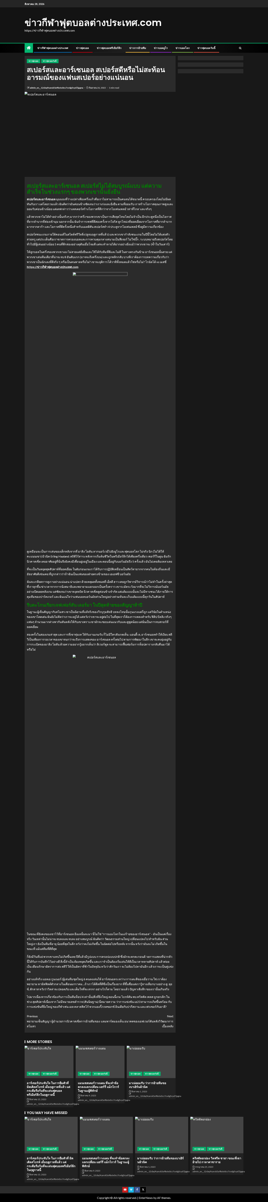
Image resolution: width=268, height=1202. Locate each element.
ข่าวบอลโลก (183, 48)
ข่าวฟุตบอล (82, 48)
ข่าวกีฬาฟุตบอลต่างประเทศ (52, 48)
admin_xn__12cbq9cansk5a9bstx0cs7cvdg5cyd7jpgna (56, 87)
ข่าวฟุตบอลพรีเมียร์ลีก (109, 48)
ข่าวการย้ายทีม (137, 48)
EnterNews (146, 1197)
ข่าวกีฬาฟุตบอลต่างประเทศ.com (93, 22)
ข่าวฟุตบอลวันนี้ (206, 48)
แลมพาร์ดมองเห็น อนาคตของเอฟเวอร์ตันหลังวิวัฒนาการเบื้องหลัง (137, 1021)
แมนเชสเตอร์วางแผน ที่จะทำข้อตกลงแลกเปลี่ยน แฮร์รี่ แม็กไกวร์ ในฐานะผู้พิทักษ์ (98, 1087)
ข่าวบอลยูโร (161, 48)
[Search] (240, 48)
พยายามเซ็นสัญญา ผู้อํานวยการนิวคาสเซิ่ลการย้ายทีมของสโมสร (63, 1021)
